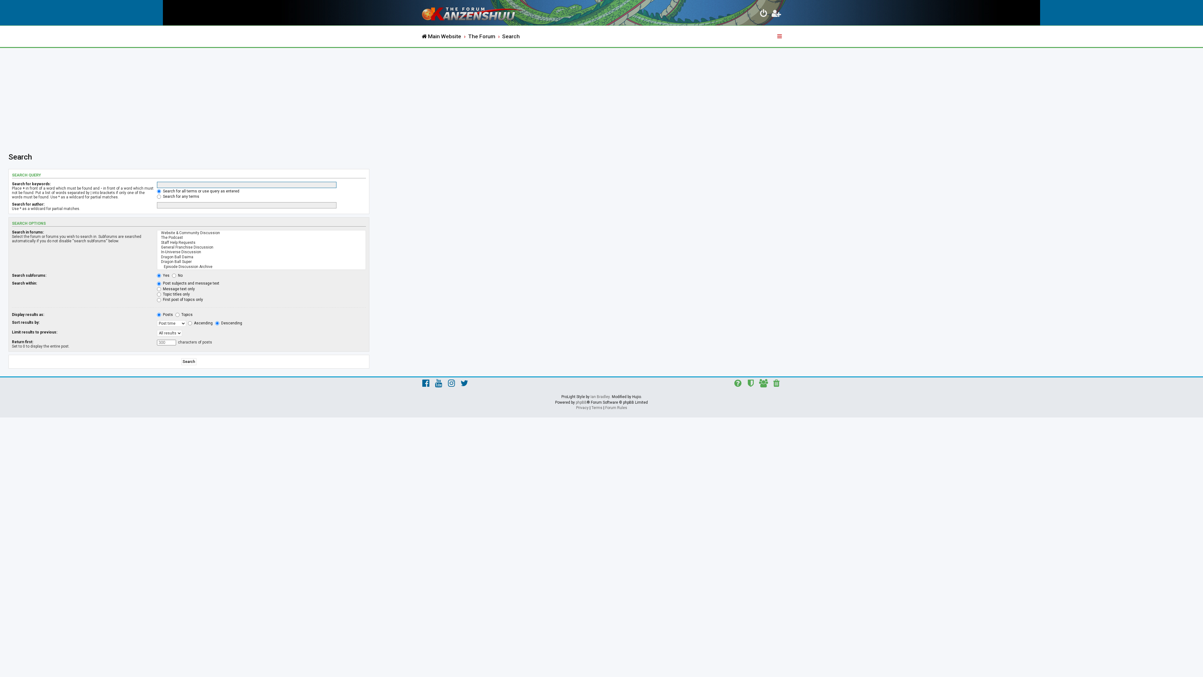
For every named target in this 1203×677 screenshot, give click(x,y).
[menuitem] (763, 14)
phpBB (581, 402)
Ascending (203, 323)
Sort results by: (25, 322)
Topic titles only (176, 294)
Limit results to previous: (34, 332)
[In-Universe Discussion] (261, 252)
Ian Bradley (600, 397)
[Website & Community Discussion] (261, 233)
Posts (167, 314)
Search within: (24, 283)
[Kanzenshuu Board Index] (473, 12)
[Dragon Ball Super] (261, 262)
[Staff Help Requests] (261, 242)
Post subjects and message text (190, 283)
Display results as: (28, 314)
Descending (231, 323)
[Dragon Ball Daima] (261, 257)
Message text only (178, 289)
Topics (186, 314)
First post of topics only (182, 299)
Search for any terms (180, 196)
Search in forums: (28, 232)
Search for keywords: (31, 184)
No (180, 275)
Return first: (22, 342)
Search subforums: (29, 275)
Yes (165, 275)
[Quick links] (780, 37)
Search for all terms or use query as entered (200, 191)
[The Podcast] (261, 237)
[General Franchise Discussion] (261, 247)
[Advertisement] (601, 95)
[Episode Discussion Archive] (261, 267)
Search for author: (28, 204)
